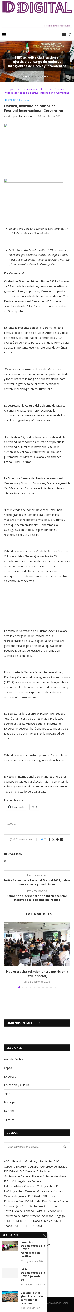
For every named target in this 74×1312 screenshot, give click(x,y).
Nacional (9, 1111)
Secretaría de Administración (22, 1216)
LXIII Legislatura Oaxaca (25, 1181)
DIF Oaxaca (27, 1171)
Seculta (11, 823)
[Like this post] (45, 839)
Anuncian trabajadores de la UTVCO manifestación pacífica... (33, 1249)
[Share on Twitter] (53, 839)
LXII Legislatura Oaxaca (19, 1186)
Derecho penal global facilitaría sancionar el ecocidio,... (32, 1298)
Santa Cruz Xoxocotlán (43, 1206)
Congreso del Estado (53, 1166)
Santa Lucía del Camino (19, 1211)
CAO (56, 1161)
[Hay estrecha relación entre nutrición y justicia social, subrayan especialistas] (37, 944)
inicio (7, 1093)
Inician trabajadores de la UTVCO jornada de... (33, 1274)
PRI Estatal (49, 1196)
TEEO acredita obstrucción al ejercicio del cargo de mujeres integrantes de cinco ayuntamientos (37, 61)
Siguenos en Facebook (23, 1023)
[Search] (70, 34)
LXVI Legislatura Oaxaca (19, 1191)
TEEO (28, 1226)
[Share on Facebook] (49, 839)
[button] (5, 61)
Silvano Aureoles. (42, 1221)
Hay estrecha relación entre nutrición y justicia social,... (37, 973)
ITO (6, 1181)
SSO (16, 1226)
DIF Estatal (11, 1171)
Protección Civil (13, 1201)
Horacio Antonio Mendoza (49, 1176)
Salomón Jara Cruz (16, 1206)
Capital (8, 1068)
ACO (7, 1161)
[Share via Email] (61, 839)
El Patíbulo (43, 1171)
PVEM (29, 1201)
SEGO (7, 1221)
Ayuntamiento (43, 1161)
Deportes (10, 1076)
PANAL (36, 1196)
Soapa (8, 1226)
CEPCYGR (20, 1166)
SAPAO (40, 1211)
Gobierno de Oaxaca (17, 1176)
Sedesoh (47, 1216)
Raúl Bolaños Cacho (55, 1201)
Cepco (8, 1166)
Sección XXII (54, 1211)
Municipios (11, 1102)
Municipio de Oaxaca (50, 1191)
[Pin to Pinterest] (57, 839)
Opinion (9, 1119)
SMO (57, 1221)
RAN (37, 1201)
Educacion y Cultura (34, 89)
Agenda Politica (14, 1059)
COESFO (33, 1166)
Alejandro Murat (21, 1161)
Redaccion (25, 116)
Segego (60, 1216)
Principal (9, 89)
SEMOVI (18, 1221)
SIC (27, 1221)
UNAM (37, 1226)
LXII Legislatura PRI (48, 1186)
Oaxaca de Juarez (15, 1196)
